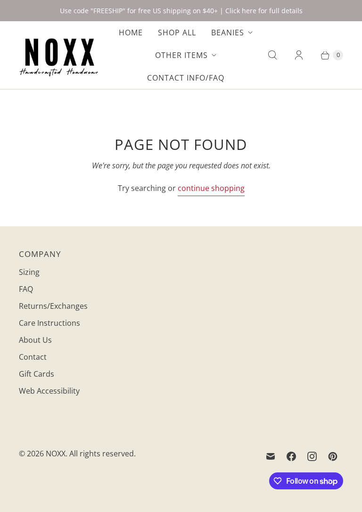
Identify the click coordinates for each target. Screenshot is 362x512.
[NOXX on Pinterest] (332, 456)
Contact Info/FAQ (185, 78)
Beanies (227, 32)
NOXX (56, 453)
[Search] (272, 55)
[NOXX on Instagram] (312, 456)
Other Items (181, 55)
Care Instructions (49, 323)
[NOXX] (59, 55)
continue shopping (211, 188)
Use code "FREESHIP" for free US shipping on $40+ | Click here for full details (181, 10)
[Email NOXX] (270, 456)
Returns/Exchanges (53, 306)
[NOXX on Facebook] (291, 456)
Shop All (177, 32)
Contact (33, 357)
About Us (35, 340)
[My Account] (299, 55)
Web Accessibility (49, 391)
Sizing (29, 272)
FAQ (26, 289)
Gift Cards (36, 374)
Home (131, 32)
